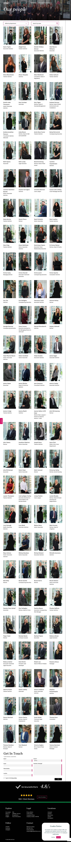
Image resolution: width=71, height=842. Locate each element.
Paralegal (52, 663)
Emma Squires (54, 273)
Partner (21, 221)
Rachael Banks (23, 636)
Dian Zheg (6, 245)
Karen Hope (22, 470)
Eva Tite (5, 300)
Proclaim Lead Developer (22, 664)
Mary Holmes (7, 553)
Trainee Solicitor (23, 48)
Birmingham (50, 818)
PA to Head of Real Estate (39, 747)
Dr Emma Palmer (55, 245)
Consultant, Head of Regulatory (39, 77)
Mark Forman (53, 525)
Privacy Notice (30, 812)
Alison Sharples (23, 75)
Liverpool (50, 812)
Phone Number (7, 768)
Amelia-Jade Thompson (7, 103)
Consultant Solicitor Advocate (8, 136)
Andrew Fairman (54, 102)
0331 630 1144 (34, 2)
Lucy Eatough (7, 525)
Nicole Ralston (54, 580)
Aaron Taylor (7, 47)
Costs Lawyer (37, 191)
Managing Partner (7, 274)
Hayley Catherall (54, 326)
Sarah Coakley (23, 689)
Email (5, 763)
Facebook (8, 828)
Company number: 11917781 (33, 816)
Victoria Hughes (38, 745)
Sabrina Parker (7, 689)
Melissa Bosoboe (24, 553)
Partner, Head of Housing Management (39, 105)
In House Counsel (23, 638)
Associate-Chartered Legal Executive (8, 664)
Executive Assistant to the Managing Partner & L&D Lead (25, 330)
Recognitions (15, 815)
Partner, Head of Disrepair (7, 747)
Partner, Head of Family (56, 247)
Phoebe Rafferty (54, 608)
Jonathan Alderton (24, 442)
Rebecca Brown (54, 636)
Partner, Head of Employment (23, 720)
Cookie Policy (30, 813)
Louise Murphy (54, 496)
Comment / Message (38, 763)
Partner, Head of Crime (24, 610)
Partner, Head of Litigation (54, 528)
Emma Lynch (38, 273)
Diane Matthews (23, 245)
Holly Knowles (38, 356)
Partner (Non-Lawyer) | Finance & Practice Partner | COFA (40, 416)
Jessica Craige (7, 411)
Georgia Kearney (8, 326)
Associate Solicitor (8, 48)
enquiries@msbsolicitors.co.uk (45, 2)
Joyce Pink (53, 442)
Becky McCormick (55, 132)
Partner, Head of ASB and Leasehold (24, 134)
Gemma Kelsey (54, 300)
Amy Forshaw (23, 102)
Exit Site (1, 421)
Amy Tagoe (37, 102)
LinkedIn (7, 826)
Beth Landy (22, 162)
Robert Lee (37, 662)
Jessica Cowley (54, 383)
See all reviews (42, 797)
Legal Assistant (23, 163)
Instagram (8, 829)
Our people (15, 9)
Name (5, 758)
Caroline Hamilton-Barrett (9, 190)
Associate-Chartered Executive (24, 275)
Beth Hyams (6, 162)
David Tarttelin (38, 219)
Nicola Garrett (23, 580)
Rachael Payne (38, 636)
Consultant (52, 719)
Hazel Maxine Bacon (9, 356)
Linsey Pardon (38, 496)
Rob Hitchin (22, 662)
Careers (7, 815)
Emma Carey (7, 273)
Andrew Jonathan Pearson (8, 133)
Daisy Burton (7, 219)
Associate (52, 50)
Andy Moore (22, 132)
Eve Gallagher (23, 300)
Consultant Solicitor (55, 274)
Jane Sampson (38, 383)
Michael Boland (38, 553)
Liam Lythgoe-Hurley (25, 496)
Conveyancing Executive (56, 134)
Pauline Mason (38, 608)
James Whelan (23, 383)
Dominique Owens (39, 245)
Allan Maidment (39, 75)
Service (35, 758)
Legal (29, 809)
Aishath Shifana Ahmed (38, 48)
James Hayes (7, 383)
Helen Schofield (23, 356)
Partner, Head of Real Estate (39, 164)
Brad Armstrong (38, 162)
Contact (30, 823)
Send (58, 779)
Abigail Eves (22, 47)
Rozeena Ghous (54, 662)
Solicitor (21, 76)
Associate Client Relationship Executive (40, 247)
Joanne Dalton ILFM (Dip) (40, 412)
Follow (8, 823)
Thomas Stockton (8, 745)
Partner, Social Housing (56, 472)
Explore (9, 809)
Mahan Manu (38, 525)
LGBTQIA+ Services (16, 813)
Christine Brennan (39, 189)
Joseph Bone (38, 442)
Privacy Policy (14, 778)
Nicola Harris (38, 580)
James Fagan (53, 356)
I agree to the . (11, 778)
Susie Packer (38, 717)
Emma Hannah (23, 273)
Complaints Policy (31, 815)
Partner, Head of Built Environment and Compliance (55, 106)
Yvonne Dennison (55, 745)
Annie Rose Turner (39, 132)
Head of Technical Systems (23, 386)
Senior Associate (38, 221)
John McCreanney (55, 411)
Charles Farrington (24, 189)
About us (8, 813)
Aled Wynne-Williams (53, 48)
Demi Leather (54, 219)
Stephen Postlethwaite (54, 690)
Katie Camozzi (38, 470)
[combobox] (48, 760)
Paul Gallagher (23, 608)
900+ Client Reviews (26, 799)
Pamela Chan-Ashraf (9, 608)
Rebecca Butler (7, 662)
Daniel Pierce (23, 219)
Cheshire (50, 813)
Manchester (50, 815)
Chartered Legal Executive (38, 720)
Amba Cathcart (54, 75)
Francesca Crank (39, 300)
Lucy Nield (22, 525)
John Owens (6, 442)
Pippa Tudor (6, 636)
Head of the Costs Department (54, 445)
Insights (7, 816)
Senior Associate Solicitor (7, 107)
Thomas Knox (54, 717)
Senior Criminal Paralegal (54, 747)
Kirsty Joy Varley (54, 470)
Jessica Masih (23, 411)
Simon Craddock (39, 689)
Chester (49, 816)
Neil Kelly (6, 580)
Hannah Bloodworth (40, 326)
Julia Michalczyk (8, 470)
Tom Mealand (23, 745)
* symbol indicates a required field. (10, 756)
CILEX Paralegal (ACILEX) (56, 191)
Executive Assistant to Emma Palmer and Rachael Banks (24, 499)
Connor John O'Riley (55, 189)
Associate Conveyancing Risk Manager (40, 611)
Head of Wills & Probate (40, 663)
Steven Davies (23, 717)
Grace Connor (23, 326)
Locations (52, 809)
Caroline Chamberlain (53, 163)
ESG (13, 812)
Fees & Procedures (16, 816)
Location (5, 773)
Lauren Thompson (8, 496)
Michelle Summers (55, 553)
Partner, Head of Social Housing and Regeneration (55, 499)
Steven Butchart (8, 717)
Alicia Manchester (8, 75)
